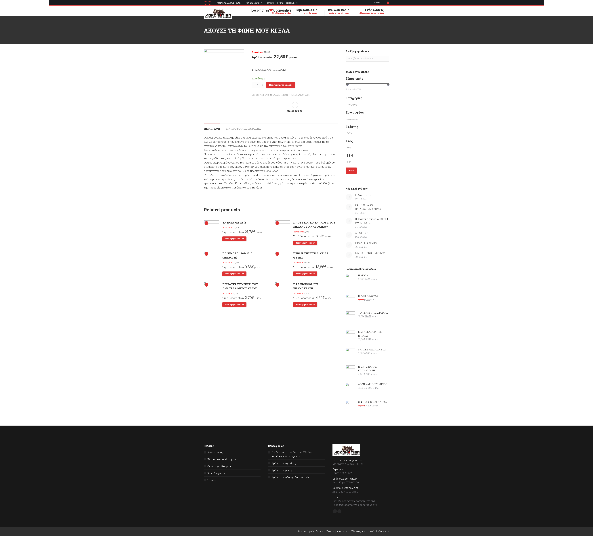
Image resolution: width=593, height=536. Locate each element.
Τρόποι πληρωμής (282, 470)
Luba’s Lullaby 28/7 (366, 242)
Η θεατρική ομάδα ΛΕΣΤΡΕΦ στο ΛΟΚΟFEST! (372, 220)
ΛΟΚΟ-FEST (362, 232)
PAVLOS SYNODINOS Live (370, 253)
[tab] (212, 127)
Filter (351, 170)
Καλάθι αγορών (216, 473)
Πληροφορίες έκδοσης (243, 128)
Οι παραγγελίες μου (219, 466)
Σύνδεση (377, 3)
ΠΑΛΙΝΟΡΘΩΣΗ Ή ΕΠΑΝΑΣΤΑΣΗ (305, 286)
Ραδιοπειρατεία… (365, 195)
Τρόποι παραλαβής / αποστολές (291, 477)
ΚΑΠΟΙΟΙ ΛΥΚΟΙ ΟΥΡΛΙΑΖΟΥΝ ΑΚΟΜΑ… (369, 207)
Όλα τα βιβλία (272, 94)
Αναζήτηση (385, 59)
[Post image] (349, 197)
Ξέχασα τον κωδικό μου (221, 459)
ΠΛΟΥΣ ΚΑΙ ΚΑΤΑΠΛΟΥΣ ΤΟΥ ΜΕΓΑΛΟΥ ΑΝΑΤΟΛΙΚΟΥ (314, 224)
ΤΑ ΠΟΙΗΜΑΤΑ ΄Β (234, 222)
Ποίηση (284, 94)
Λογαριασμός (215, 452)
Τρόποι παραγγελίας (284, 463)
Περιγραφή (212, 128)
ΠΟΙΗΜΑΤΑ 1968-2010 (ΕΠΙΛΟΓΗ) (237, 255)
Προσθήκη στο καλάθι (280, 85)
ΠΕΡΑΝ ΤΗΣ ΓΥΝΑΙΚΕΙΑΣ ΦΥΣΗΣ (310, 255)
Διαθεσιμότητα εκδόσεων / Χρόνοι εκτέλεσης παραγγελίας (292, 454)
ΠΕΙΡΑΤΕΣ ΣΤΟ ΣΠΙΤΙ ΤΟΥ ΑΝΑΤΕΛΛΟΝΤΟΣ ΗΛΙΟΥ (240, 286)
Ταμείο (211, 480)
